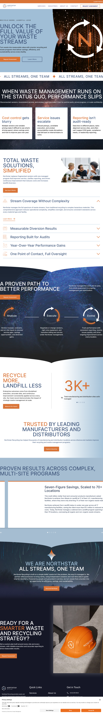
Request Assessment (10, 59)
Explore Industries (51, 449)
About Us (52, 693)
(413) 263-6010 (74, 693)
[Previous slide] (1, 532)
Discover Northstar (51, 588)
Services (33, 693)
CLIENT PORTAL (98, 1)
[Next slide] (102, 532)
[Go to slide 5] (84, 402)
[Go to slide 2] (78, 402)
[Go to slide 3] (80, 402)
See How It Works (10, 190)
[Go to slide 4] (82, 402)
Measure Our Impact (11, 406)
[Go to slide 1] (47, 532)
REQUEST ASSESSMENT (90, 6)
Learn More (32, 59)
